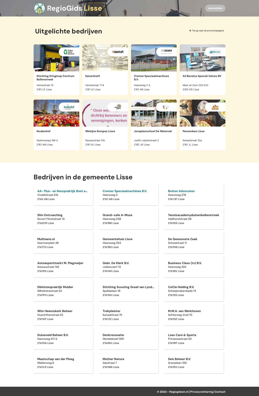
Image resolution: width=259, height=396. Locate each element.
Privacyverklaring (201, 391)
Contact (220, 391)
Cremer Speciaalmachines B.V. (125, 191)
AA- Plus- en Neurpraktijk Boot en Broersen (69, 191)
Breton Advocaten (181, 191)
